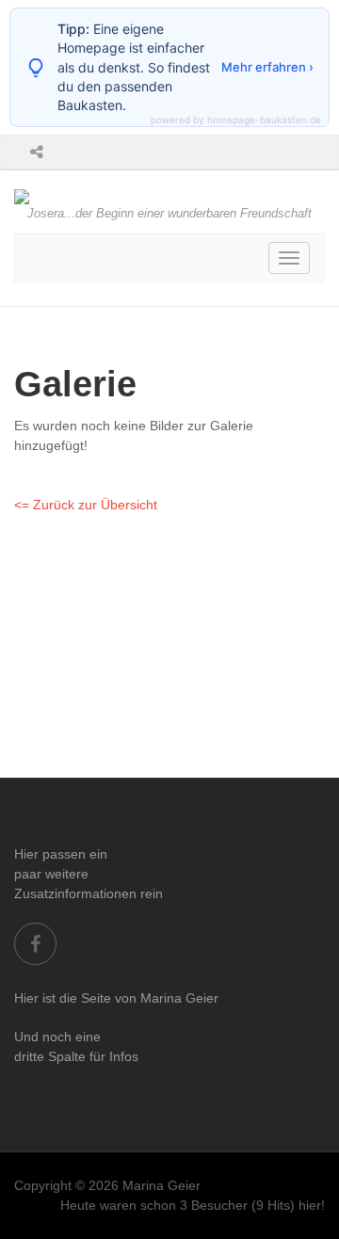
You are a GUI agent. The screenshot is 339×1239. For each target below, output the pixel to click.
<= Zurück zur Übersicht (85, 504)
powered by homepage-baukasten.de (236, 119)
